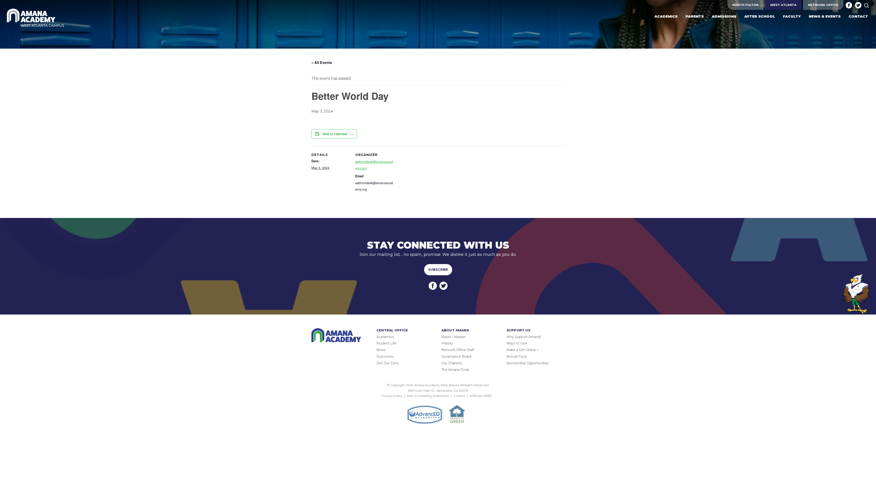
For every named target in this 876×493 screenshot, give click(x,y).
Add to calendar (335, 133)
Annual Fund (516, 356)
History (447, 343)
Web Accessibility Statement (427, 396)
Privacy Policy (392, 396)
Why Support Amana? (524, 337)
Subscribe (438, 269)
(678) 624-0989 (480, 396)
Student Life (386, 343)
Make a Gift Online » (522, 350)
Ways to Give (516, 343)
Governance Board (456, 356)
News (381, 350)
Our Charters (451, 363)
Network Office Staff (457, 350)
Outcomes (385, 356)
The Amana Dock (455, 370)
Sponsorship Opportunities (527, 363)
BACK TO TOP (438, 401)
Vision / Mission (453, 337)
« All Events (321, 62)
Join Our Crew (387, 363)
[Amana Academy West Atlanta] (35, 18)
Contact (459, 396)
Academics (385, 337)
